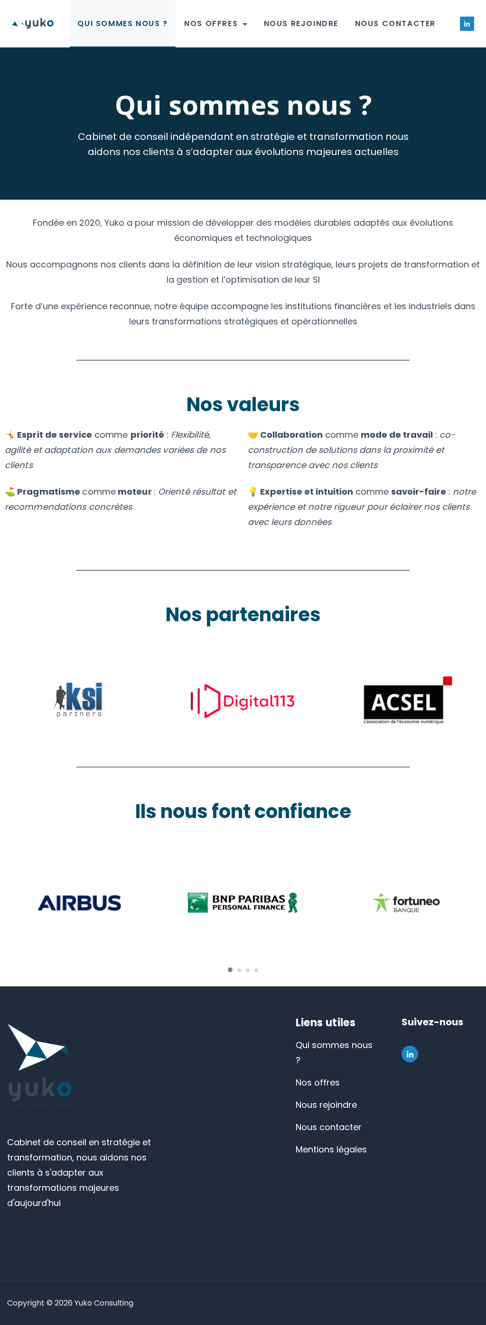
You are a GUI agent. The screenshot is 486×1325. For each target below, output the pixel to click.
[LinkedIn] (467, 24)
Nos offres (211, 23)
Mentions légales (331, 1149)
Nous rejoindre (301, 23)
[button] (230, 969)
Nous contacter (395, 23)
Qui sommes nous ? (122, 23)
